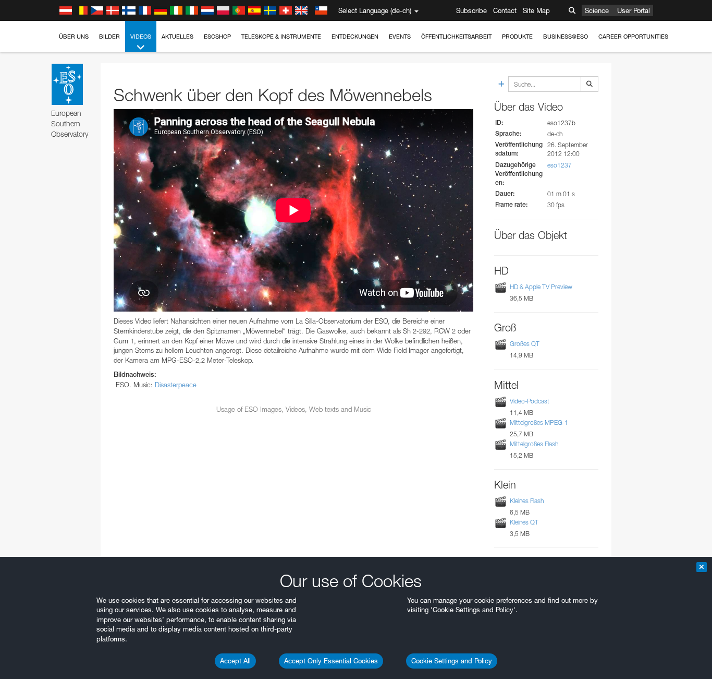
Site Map (536, 10)
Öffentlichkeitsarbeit (456, 36)
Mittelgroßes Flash (534, 444)
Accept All (235, 661)
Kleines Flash (527, 501)
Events (400, 36)
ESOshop (217, 36)
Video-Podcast (529, 401)
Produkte (517, 36)
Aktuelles (177, 36)
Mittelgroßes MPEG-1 (539, 422)
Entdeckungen (355, 36)
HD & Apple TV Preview (541, 287)
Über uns (74, 36)
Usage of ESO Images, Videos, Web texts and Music (293, 409)
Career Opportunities (633, 36)
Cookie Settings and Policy (451, 661)
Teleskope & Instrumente (281, 36)
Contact (505, 10)
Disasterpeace (176, 384)
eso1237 (559, 165)
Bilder (109, 36)
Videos (140, 36)
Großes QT (524, 344)
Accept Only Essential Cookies (331, 661)
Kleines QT (524, 522)
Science (597, 10)
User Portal (633, 10)
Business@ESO (565, 36)
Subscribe (471, 10)
